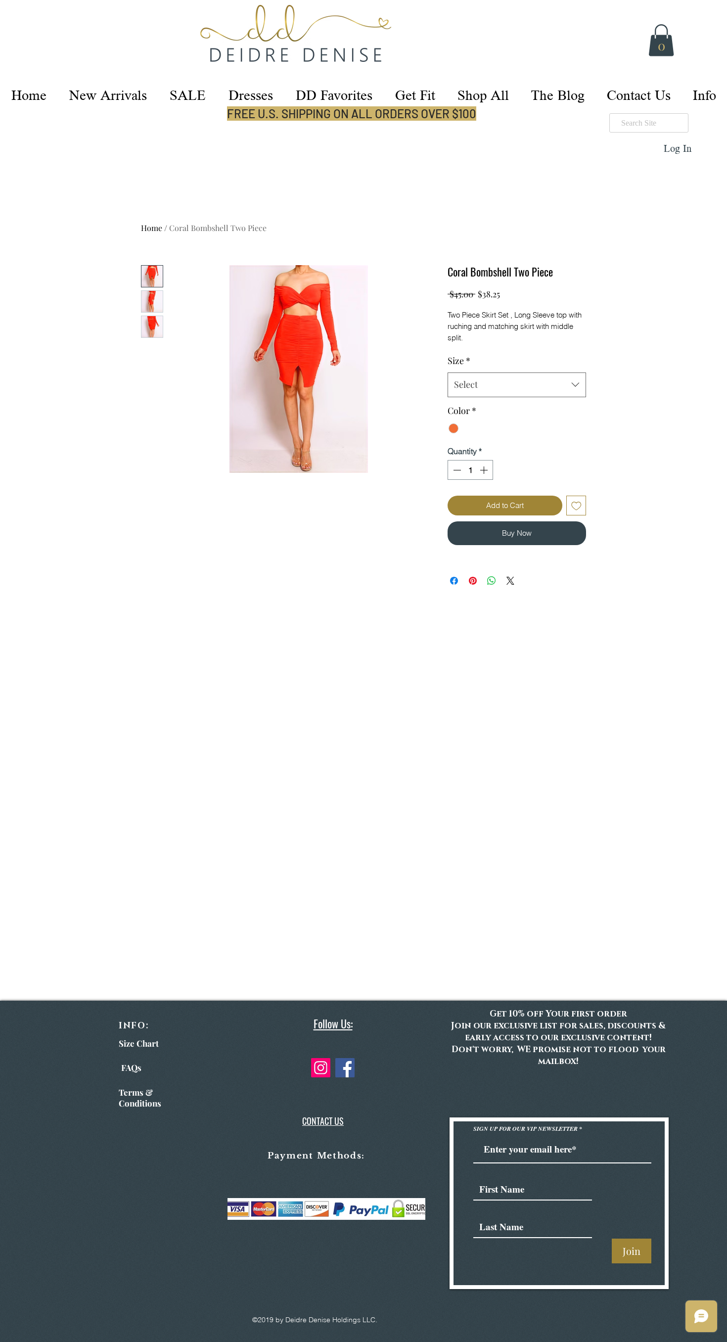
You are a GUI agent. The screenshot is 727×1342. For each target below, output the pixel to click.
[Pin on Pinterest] (473, 581)
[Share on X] (510, 581)
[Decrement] (456, 470)
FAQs (131, 1067)
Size (459, 361)
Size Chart (139, 1043)
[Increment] (485, 470)
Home (151, 228)
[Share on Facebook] (454, 581)
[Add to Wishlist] (576, 506)
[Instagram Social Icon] (320, 1067)
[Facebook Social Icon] (345, 1067)
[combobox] (517, 384)
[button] (661, 40)
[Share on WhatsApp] (492, 581)
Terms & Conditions (140, 1098)
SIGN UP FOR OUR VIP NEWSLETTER (526, 1129)
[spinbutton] (470, 470)
